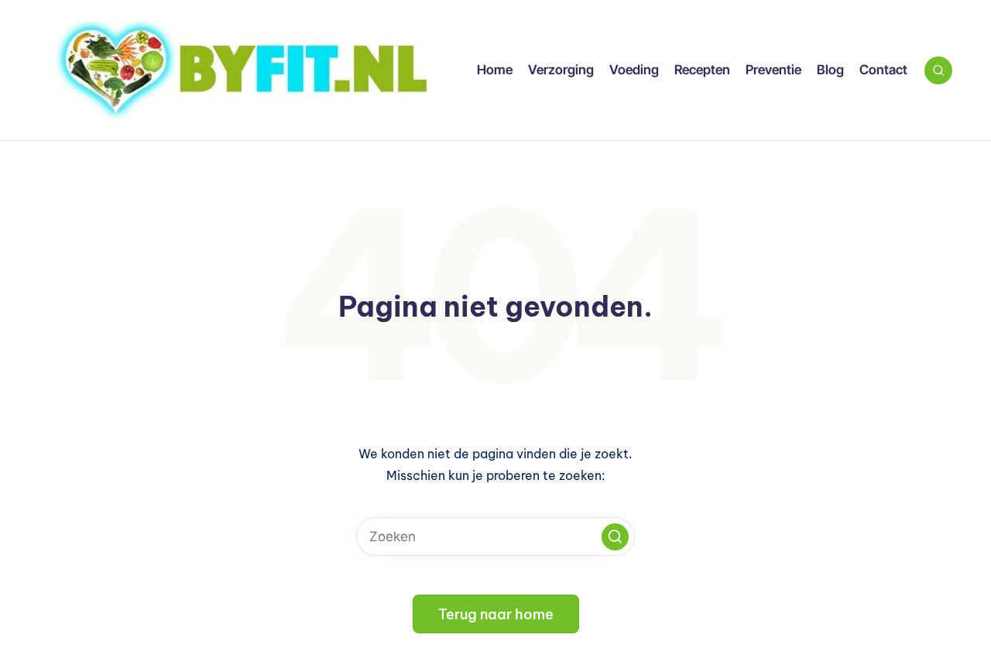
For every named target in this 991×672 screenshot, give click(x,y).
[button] (615, 536)
